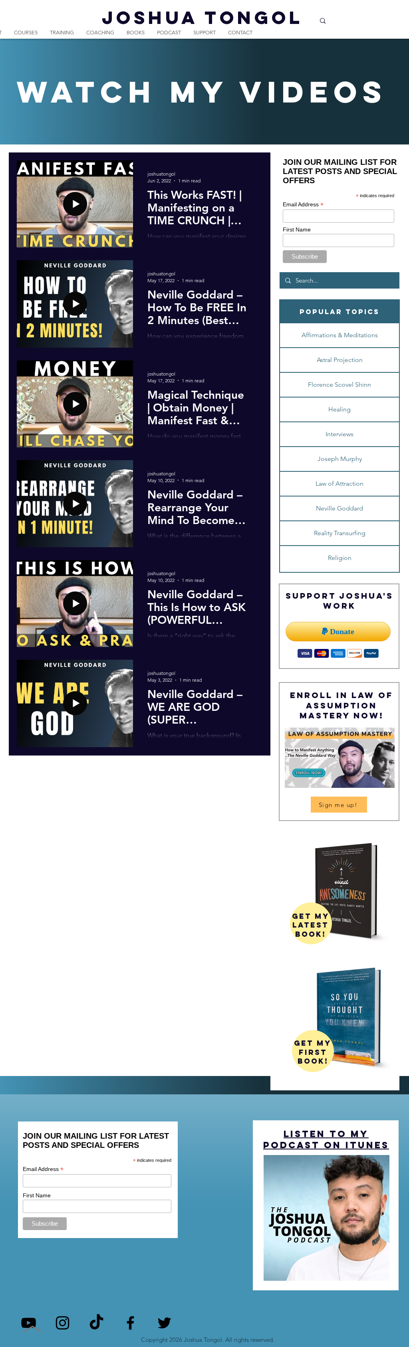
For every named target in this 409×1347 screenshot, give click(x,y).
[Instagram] (62, 1323)
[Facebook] (130, 1323)
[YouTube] (29, 1323)
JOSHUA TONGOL (202, 17)
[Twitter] (164, 1323)
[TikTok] (96, 1323)
